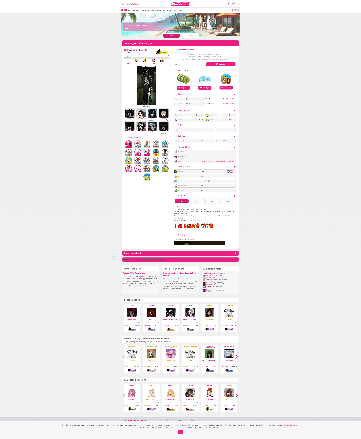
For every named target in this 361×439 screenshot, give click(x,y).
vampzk (203, 152)
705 (231, 115)
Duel (148, 10)
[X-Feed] (125, 10)
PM (239, 4)
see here (181, 427)
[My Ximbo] (122, 10)
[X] (238, 10)
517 (232, 120)
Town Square (136, 10)
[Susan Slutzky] (204, 283)
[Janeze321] (204, 286)
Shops (143, 10)
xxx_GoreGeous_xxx (143, 25)
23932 (189, 99)
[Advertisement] (180, 18)
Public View (129, 25)
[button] (167, 122)
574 (198, 120)
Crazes (174, 10)
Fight (153, 10)
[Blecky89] (204, 290)
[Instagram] (235, 10)
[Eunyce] (204, 276)
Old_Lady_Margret (207, 161)
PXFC (163, 10)
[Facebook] (232, 10)
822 (198, 115)
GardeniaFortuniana (226, 161)
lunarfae (216, 161)
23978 (189, 104)
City (129, 10)
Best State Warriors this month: (214, 273)
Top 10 (169, 10)
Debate (158, 10)
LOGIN (134, 259)
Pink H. (180, 10)
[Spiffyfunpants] (204, 279)
